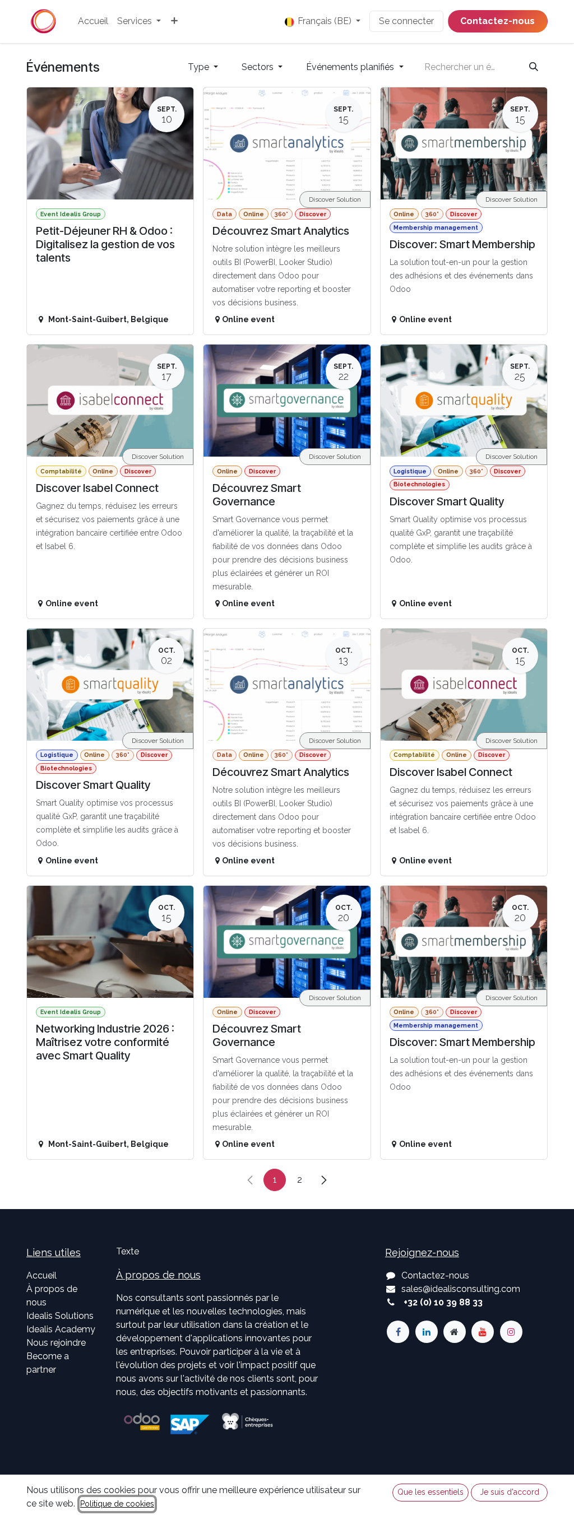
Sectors (259, 67)
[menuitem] (93, 21)
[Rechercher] (534, 67)
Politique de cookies (117, 1503)
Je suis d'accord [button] (509, 1492)
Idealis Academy (60, 1329)
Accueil (41, 1275)
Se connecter (406, 21)
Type (199, 67)
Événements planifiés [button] (351, 67)
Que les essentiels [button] (430, 1492)
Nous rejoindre (56, 1342)
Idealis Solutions (60, 1315)
